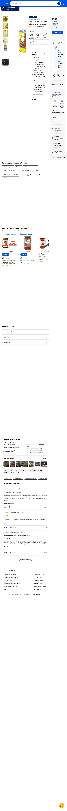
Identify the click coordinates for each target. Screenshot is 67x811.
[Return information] (53, 29)
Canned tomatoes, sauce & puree (11, 583)
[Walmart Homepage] (7, 3)
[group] (36, 26)
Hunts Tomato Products (9, 574)
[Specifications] (46, 337)
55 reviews (12, 444)
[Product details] (46, 332)
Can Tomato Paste (38, 580)
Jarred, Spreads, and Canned (10, 586)
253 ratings (41, 26)
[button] (20, 41)
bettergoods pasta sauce (40, 586)
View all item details (38, 94)
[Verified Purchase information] (20, 489)
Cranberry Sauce (38, 583)
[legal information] (61, 23)
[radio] (31, 36)
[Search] (58, 3)
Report (45, 507)
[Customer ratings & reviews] (46, 438)
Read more (6, 500)
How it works (59, 66)
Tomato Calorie (7, 580)
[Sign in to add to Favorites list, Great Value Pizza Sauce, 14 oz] (33, 237)
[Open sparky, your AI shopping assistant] (61, 805)
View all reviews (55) (25, 559)
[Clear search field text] (56, 3)
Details (61, 138)
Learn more (58, 147)
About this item (8, 326)
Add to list (59, 157)
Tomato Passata (38, 577)
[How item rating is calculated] (20, 447)
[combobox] (35, 3)
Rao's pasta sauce (38, 589)
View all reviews (9, 451)
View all (44, 458)
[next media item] (22, 39)
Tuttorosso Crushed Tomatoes (11, 577)
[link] (44, 464)
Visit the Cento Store (34, 19)
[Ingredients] (46, 42)
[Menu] (2, 3)
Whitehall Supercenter (58, 112)
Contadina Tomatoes (39, 574)
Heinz (4, 589)
